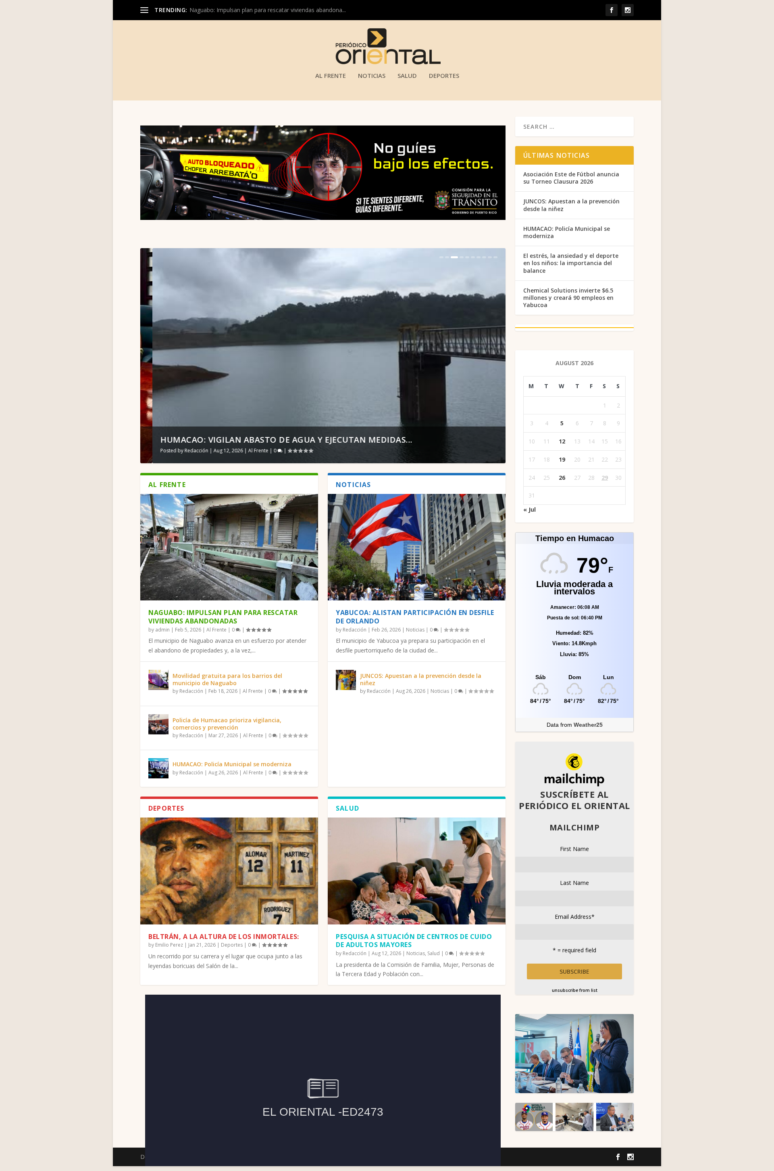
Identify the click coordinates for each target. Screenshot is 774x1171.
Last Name (574, 883)
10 (495, 257)
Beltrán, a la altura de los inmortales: (223, 936)
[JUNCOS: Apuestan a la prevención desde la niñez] (346, 680)
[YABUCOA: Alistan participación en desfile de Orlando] (417, 547)
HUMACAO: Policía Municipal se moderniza (232, 764)
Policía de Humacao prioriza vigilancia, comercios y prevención (227, 723)
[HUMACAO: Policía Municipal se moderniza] (158, 768)
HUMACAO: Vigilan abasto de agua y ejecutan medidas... (274, 439)
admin (162, 629)
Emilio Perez (169, 944)
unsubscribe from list (574, 990)
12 (562, 441)
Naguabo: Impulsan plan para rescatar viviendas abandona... (267, 10)
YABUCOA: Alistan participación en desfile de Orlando (415, 616)
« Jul (529, 509)
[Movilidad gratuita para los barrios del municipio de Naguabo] (158, 680)
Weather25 (588, 724)
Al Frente (330, 75)
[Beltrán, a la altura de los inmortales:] (229, 871)
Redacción (184, 450)
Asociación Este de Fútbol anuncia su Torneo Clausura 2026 (571, 177)
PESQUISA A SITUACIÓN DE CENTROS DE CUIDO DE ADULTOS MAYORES (414, 940)
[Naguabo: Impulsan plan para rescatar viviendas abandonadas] (229, 547)
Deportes (444, 75)
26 (562, 477)
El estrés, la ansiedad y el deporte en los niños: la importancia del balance (570, 263)
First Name (574, 849)
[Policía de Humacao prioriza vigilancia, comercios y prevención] (158, 724)
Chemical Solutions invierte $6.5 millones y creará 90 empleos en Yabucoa (568, 297)
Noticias (371, 75)
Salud (407, 75)
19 (562, 459)
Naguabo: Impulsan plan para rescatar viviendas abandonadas (223, 616)
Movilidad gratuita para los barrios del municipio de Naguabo (227, 679)
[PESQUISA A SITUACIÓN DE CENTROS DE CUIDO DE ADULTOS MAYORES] (417, 871)
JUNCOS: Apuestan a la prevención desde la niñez (420, 679)
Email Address (575, 916)
